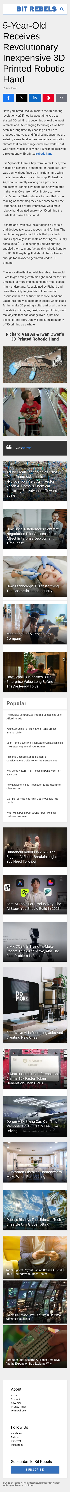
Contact (15, 1399)
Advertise (16, 1403)
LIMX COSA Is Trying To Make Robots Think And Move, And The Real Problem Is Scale (32, 951)
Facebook (16, 1433)
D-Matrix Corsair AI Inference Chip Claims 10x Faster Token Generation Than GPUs (33, 1078)
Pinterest (16, 1441)
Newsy (26, 448)
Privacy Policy (18, 1406)
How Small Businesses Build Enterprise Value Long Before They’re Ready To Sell (29, 681)
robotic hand (44, 153)
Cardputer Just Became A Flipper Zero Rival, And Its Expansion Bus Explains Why (33, 1361)
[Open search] (63, 7)
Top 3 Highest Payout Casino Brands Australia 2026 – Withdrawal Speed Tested (35, 1272)
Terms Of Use (18, 1410)
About (14, 1395)
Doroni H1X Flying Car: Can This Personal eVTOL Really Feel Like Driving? (32, 1126)
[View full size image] (35, 364)
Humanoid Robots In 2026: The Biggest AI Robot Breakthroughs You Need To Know (31, 857)
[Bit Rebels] (35, 12)
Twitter (15, 1437)
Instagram (17, 1444)
